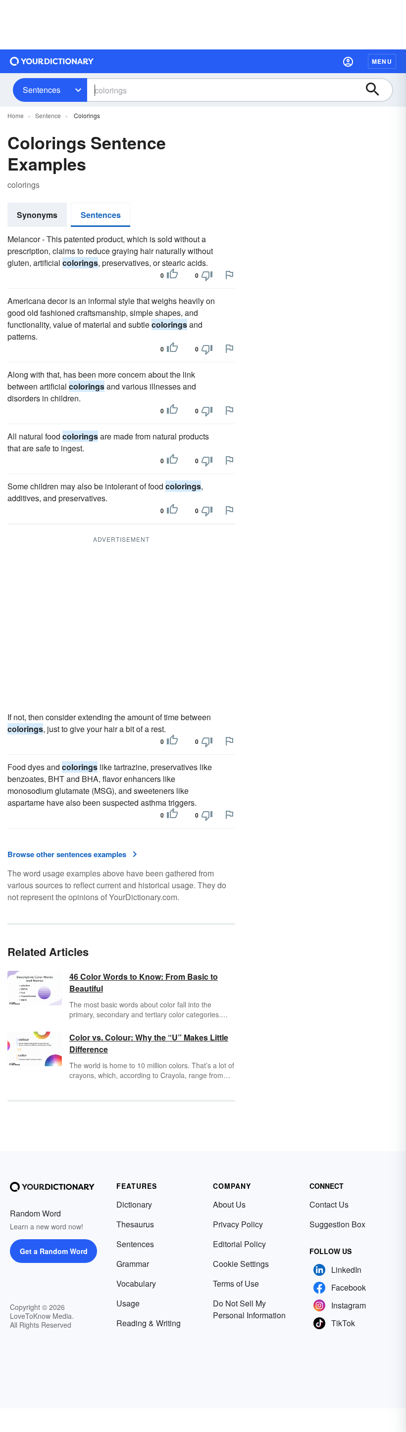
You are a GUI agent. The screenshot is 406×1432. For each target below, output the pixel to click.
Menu (382, 61)
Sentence (48, 115)
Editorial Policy (239, 1244)
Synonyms (37, 214)
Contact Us (329, 1204)
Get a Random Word (54, 1251)
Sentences (41, 89)
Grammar (132, 1263)
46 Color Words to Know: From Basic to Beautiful (143, 982)
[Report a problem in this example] (229, 275)
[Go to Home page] (52, 61)
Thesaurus (135, 1224)
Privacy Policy (238, 1224)
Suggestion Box (337, 1224)
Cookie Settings (241, 1263)
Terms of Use (236, 1283)
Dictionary (134, 1204)
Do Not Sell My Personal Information (249, 1309)
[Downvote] (207, 275)
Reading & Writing (148, 1323)
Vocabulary (136, 1283)
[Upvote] (172, 275)
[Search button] (377, 90)
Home (15, 115)
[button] (348, 61)
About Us (229, 1204)
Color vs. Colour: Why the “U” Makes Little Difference (148, 1043)
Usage (128, 1303)
